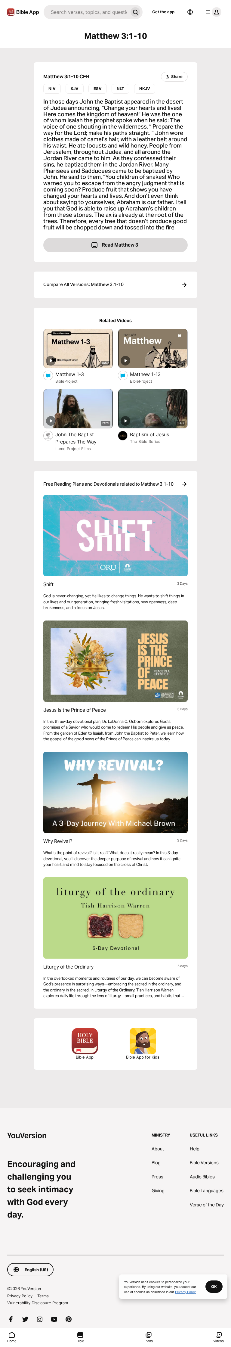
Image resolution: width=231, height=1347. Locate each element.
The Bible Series (145, 441)
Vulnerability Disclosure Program (37, 1302)
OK (214, 1286)
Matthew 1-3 (76, 374)
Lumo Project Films (73, 448)
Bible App (85, 1057)
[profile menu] (212, 12)
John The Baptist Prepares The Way (82, 438)
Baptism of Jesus (155, 434)
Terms (43, 1295)
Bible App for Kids (142, 1057)
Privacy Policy (19, 1295)
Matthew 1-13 (151, 374)
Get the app (163, 11)
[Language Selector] (190, 12)
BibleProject (66, 381)
